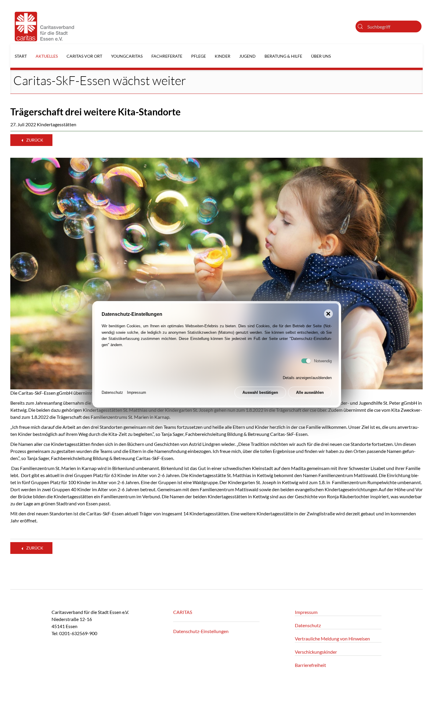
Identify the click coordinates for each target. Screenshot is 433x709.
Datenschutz (112, 393)
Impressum (136, 393)
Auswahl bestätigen (260, 393)
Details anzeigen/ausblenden (307, 378)
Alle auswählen (310, 393)
